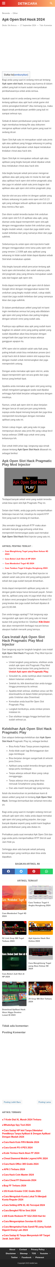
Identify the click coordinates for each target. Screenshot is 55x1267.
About (12, 1249)
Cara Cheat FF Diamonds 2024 (20, 1180)
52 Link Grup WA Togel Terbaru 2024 (13, 939)
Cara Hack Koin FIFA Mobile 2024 (21, 1142)
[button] (5, 74)
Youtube (44, 1253)
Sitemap (24, 1253)
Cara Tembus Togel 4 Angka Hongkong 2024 (26, 568)
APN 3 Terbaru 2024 (14, 1169)
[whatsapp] (46, 871)
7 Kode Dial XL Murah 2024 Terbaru (22, 1119)
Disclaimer (11, 1253)
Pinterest (39, 1257)
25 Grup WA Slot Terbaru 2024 (40, 1000)
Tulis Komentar (45, 25)
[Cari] (51, 4)
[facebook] (8, 871)
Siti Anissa (12, 25)
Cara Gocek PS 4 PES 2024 (18, 1147)
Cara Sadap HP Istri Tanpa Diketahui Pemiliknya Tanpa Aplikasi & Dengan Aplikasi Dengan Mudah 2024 (26, 1133)
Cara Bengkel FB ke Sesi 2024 (20, 1210)
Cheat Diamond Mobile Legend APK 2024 (26, 1158)
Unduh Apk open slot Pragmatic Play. (29, 671)
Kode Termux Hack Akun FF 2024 (21, 1153)
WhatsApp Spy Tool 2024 (17, 1125)
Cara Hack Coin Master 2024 (19, 1175)
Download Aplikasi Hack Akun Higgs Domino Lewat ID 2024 (13, 1012)
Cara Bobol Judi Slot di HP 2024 (20, 559)
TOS (34, 1253)
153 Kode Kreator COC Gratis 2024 (22, 1191)
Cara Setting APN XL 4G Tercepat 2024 (24, 1205)
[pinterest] (34, 871)
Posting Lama (44, 1102)
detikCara (27, 3)
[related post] (14, 898)
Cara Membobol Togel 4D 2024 (19, 563)
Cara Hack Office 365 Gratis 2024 (21, 1164)
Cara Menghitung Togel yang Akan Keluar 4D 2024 (26, 552)
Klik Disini (44, 622)
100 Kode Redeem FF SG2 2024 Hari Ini (24, 1216)
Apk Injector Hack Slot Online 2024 (39, 939)
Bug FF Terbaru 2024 (15, 1185)
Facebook (26, 1257)
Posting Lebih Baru (12, 1102)
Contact (23, 1249)
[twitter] (21, 871)
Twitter (14, 1257)
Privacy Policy (38, 1249)
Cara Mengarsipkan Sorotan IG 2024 (23, 1221)
